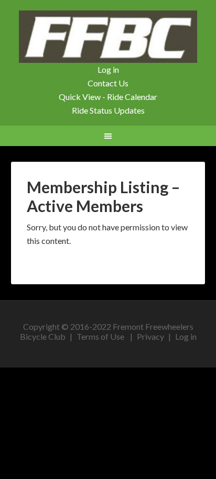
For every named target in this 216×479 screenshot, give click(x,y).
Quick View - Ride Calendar (108, 97)
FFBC (108, 36)
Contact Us (108, 83)
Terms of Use (100, 336)
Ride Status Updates (108, 110)
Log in (108, 69)
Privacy (150, 336)
